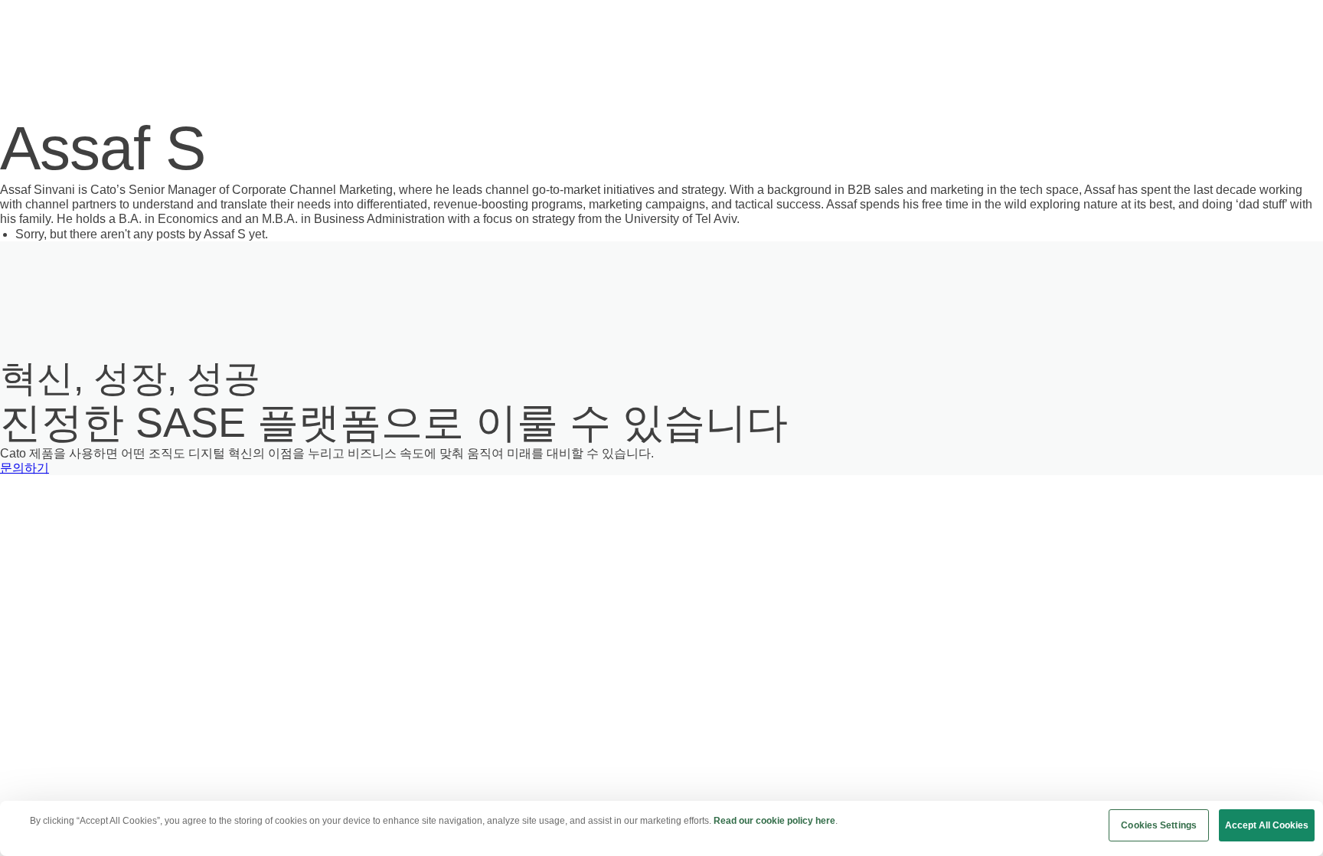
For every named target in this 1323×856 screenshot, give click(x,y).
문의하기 (24, 467)
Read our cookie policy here (774, 820)
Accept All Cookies (1266, 825)
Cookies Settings (1159, 825)
